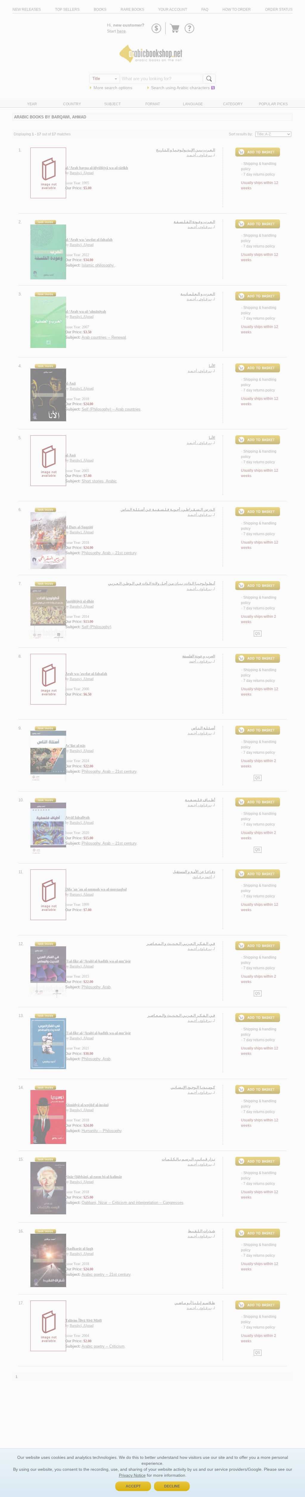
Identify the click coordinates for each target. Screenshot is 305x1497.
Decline (172, 1486)
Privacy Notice (132, 1475)
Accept (133, 1486)
